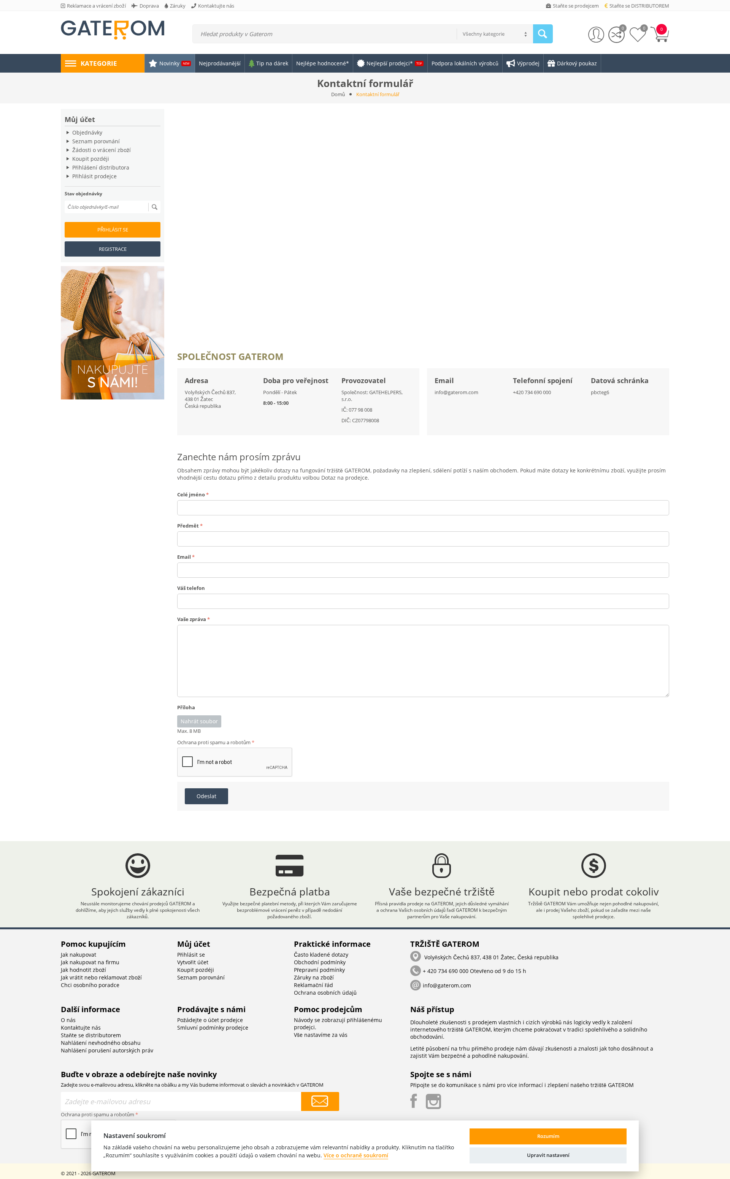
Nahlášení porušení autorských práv (107, 1050)
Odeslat (206, 796)
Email (184, 556)
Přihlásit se (112, 229)
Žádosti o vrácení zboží (101, 150)
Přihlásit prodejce (94, 176)
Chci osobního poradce (90, 985)
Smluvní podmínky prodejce (212, 1027)
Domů (338, 94)
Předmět (188, 525)
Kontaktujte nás (81, 1027)
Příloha (186, 707)
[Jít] (154, 207)
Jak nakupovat (78, 954)
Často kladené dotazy (321, 954)
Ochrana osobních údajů (325, 992)
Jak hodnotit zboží (83, 969)
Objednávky (87, 132)
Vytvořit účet (192, 962)
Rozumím (548, 1136)
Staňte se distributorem (91, 1035)
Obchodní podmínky (320, 962)
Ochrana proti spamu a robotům (214, 742)
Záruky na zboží (314, 977)
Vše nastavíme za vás (321, 1034)
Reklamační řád (313, 985)
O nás (68, 1020)
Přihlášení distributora (100, 167)
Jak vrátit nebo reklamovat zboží (101, 977)
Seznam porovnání (96, 141)
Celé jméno (191, 494)
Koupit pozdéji (90, 158)
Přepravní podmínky (319, 969)
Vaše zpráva (191, 619)
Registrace (113, 249)
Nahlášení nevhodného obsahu (101, 1042)
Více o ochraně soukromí (356, 1155)
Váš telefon (191, 588)
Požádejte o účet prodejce (210, 1020)
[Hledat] (543, 33)
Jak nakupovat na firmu (90, 962)
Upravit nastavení (548, 1155)
